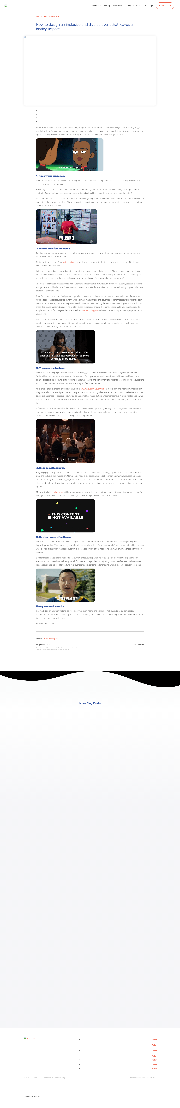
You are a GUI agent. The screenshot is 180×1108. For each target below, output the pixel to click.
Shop (129, 6)
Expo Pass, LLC (35, 1077)
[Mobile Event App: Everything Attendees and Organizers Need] (90, 849)
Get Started (165, 6)
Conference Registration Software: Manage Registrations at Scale (58, 792)
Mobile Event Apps (31, 890)
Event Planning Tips (50, 16)
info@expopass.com (137, 1077)
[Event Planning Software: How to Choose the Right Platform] (90, 954)
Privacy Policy (60, 1077)
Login (151, 6)
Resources (117, 6)
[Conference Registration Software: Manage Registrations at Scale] (90, 745)
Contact (139, 6)
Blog (38, 16)
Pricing (107, 6)
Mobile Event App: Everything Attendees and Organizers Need (56, 896)
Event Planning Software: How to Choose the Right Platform (55, 1001)
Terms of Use (48, 1077)
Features (95, 6)
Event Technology (31, 994)
